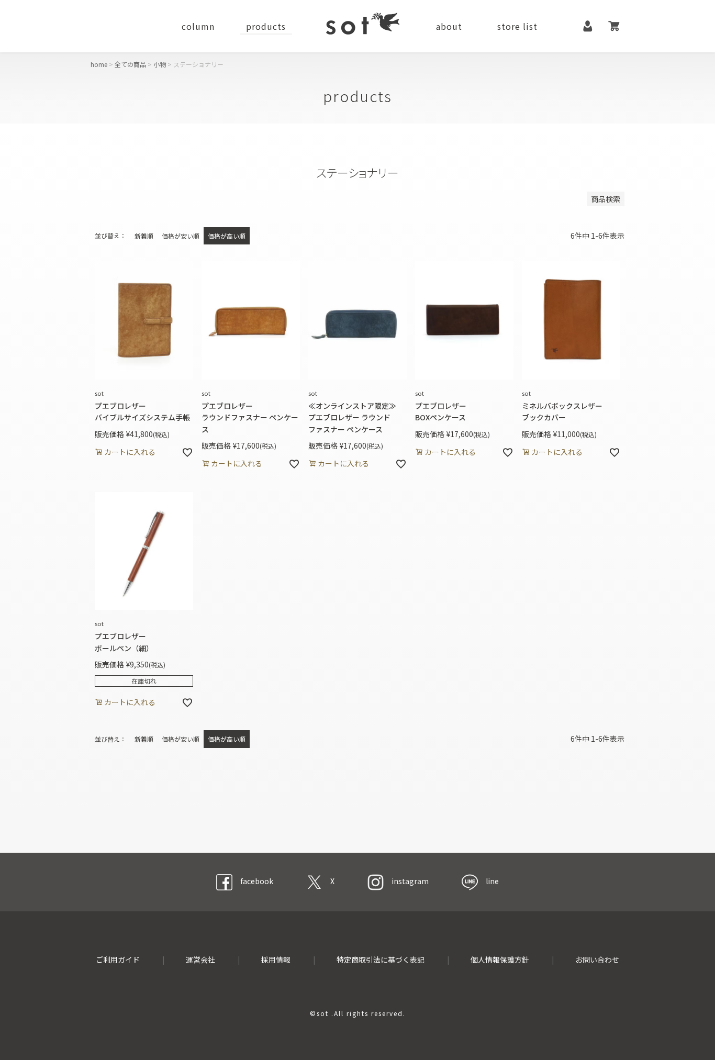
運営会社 (200, 959)
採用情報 (276, 959)
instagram (410, 881)
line (492, 881)
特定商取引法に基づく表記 (380, 959)
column (198, 26)
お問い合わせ (597, 959)
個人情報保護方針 (500, 959)
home (99, 64)
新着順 (144, 235)
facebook (256, 881)
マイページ (587, 26)
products (266, 26)
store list (517, 26)
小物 (159, 64)
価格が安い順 (180, 235)
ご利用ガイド (118, 959)
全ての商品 (130, 64)
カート (614, 26)
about (449, 26)
